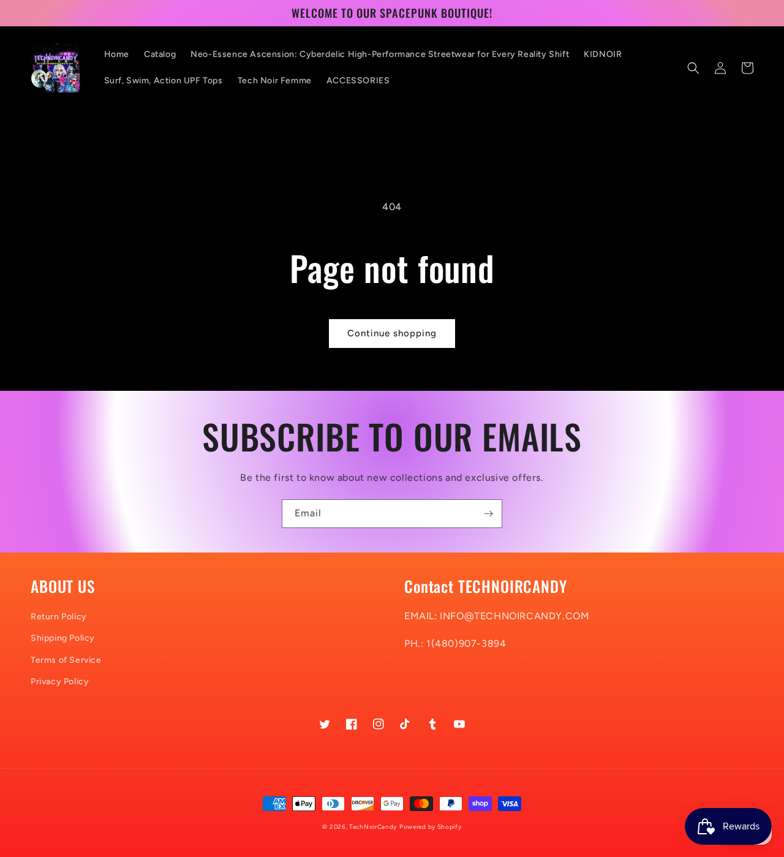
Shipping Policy (63, 638)
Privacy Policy (60, 681)
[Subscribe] (488, 513)
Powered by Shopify (430, 827)
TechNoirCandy (373, 827)
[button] (693, 68)
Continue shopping (392, 333)
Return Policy (59, 616)
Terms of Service (66, 660)
